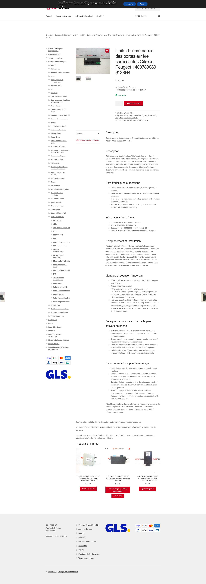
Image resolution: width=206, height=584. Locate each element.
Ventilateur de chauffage (60, 309)
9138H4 (145, 120)
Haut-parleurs (56, 133)
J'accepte (130, 4)
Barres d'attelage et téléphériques (55, 49)
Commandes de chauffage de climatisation (60, 101)
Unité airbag (57, 283)
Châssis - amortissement (58, 250)
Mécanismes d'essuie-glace (59, 142)
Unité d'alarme (58, 294)
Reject (142, 4)
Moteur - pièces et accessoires (55, 335)
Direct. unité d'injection (94, 35)
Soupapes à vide (57, 206)
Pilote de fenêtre (57, 159)
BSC (54, 238)
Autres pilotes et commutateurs (57, 81)
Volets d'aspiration (57, 316)
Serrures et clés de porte (60, 189)
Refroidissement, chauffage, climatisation (58, 348)
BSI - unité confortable (61, 242)
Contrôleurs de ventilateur (60, 115)
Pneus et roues (53, 344)
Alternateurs (55, 69)
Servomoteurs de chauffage (57, 194)
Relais (53, 182)
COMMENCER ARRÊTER (58, 256)
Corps (50, 323)
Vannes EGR (55, 305)
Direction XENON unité (61, 270)
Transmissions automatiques (58, 279)
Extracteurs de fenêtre (59, 126)
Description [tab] (80, 133)
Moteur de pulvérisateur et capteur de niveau (60, 151)
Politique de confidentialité (88, 525)
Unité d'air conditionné (61, 291)
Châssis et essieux (55, 58)
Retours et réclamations (84, 16)
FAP (54, 274)
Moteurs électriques (58, 156)
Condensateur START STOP (59, 110)
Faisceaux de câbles (58, 130)
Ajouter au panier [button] (88, 489)
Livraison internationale (87, 541)
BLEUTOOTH (58, 235)
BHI (52, 89)
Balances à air (56, 85)
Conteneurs (52, 320)
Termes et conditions (63, 16)
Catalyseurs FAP (54, 54)
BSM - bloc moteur (60, 246)
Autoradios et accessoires (60, 72)
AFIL (55, 224)
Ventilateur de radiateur (59, 312)
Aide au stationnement (61, 228)
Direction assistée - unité (60, 266)
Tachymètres (55, 209)
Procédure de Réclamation (88, 554)
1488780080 (137, 120)
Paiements (82, 545)
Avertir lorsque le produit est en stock (118, 490)
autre (126, 115)
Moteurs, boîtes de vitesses (58, 340)
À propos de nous (85, 529)
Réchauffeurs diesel (58, 178)
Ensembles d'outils (55, 327)
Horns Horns (55, 137)
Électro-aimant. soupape (60, 119)
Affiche (53, 65)
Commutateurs (56, 106)
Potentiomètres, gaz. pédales (58, 173)
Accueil (49, 16)
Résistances (55, 185)
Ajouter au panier (134, 103)
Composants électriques (63, 35)
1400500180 (127, 120)
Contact (81, 533)
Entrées (53, 122)
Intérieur (51, 330)
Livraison (99, 16)
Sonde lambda (56, 202)
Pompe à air (55, 163)
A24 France (52, 571)
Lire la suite (118, 496)
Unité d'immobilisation (61, 298)
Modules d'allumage (58, 146)
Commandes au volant (59, 96)
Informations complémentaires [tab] (87, 140)
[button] (107, 51)
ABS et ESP (57, 220)
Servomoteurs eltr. (57, 198)
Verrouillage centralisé (61, 301)
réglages (61, 6)
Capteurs (54, 93)
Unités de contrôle (79, 35)
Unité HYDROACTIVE (58, 213)
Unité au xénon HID (60, 287)
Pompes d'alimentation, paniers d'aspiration (59, 168)
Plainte (81, 550)
